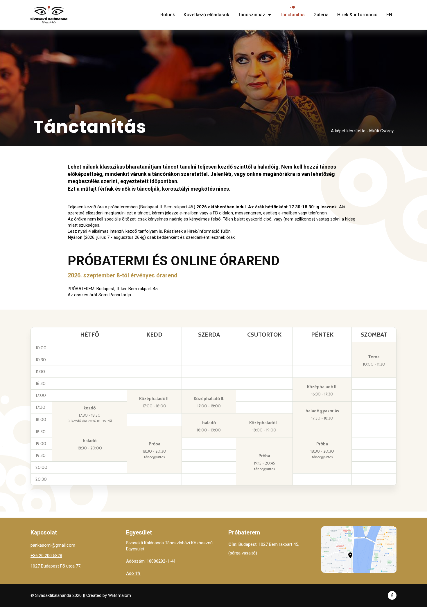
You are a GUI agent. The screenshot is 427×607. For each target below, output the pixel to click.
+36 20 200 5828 (46, 555)
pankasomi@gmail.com (53, 545)
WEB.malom (119, 595)
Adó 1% (133, 573)
